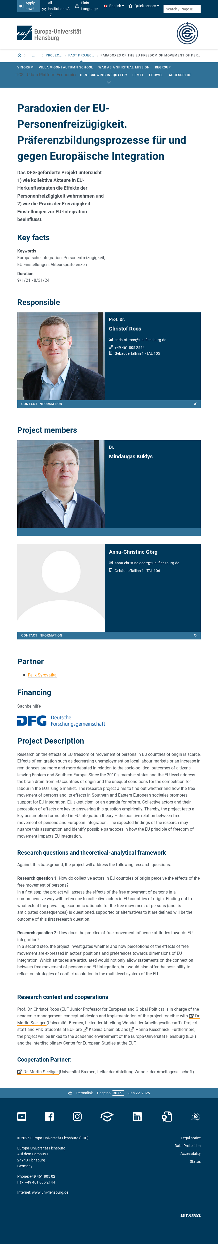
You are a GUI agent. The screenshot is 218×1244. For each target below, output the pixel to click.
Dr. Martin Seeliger (41, 1071)
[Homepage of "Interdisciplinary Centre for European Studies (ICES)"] (187, 33)
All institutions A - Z (59, 9)
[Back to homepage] (49, 33)
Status (195, 1161)
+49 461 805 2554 (130, 347)
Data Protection (188, 1146)
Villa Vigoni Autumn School (66, 67)
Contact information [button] (41, 404)
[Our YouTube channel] (21, 1116)
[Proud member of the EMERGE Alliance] (196, 1116)
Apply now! (30, 6)
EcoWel (156, 75)
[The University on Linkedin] (137, 1116)
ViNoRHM (25, 67)
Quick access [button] (145, 6)
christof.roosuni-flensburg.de (140, 340)
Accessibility (191, 1153)
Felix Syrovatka (42, 675)
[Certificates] (167, 1116)
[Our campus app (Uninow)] (107, 1116)
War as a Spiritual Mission (124, 67)
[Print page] (70, 1093)
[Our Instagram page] (77, 1116)
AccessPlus (180, 75)
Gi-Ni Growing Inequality (103, 75)
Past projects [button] (81, 55)
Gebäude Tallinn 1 (129, 353)
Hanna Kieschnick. (153, 1029)
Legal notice (191, 1138)
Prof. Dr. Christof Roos (38, 1009)
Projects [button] (54, 55)
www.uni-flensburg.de (50, 1192)
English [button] (115, 6)
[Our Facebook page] (49, 1116)
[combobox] (182, 9)
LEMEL (138, 75)
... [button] (33, 55)
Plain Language (89, 6)
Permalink (84, 1093)
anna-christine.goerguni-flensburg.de (147, 563)
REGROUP (163, 67)
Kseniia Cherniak (104, 1029)
